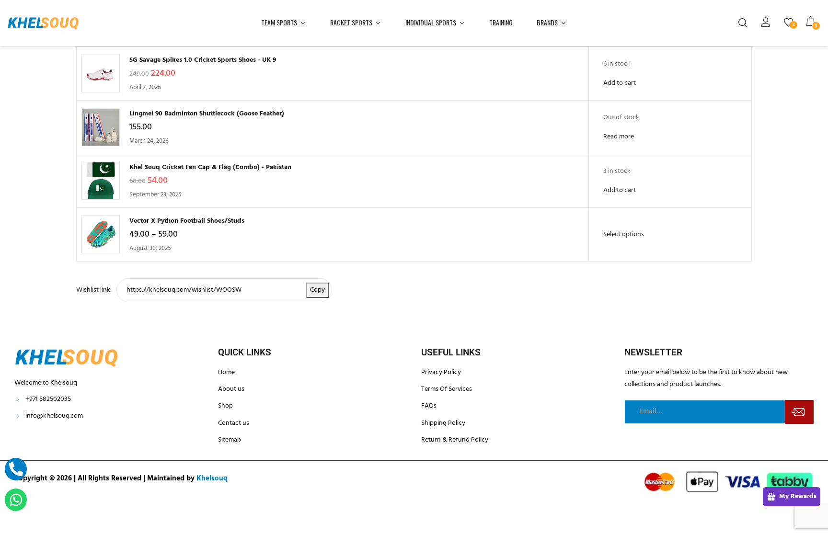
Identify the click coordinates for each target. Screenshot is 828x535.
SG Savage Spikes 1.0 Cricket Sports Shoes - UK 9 (202, 60)
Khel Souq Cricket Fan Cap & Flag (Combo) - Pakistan (210, 167)
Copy (317, 290)
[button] (813, 23)
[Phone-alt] (16, 469)
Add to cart (619, 83)
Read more (618, 136)
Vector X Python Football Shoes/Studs (186, 221)
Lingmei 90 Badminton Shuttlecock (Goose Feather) (206, 113)
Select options (623, 234)
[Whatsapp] (16, 500)
